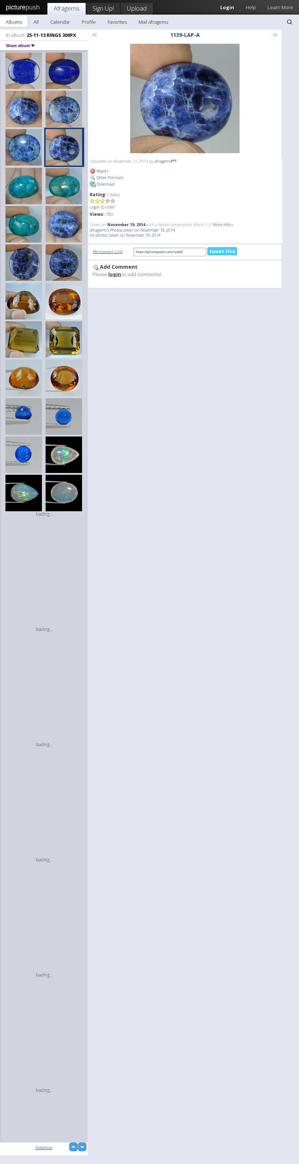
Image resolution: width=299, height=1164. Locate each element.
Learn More (280, 7)
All (36, 22)
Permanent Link (108, 251)
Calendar (60, 22)
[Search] (289, 22)
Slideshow (44, 1147)
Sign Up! (103, 8)
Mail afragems (153, 22)
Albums (14, 22)
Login (95, 207)
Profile (89, 22)
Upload (137, 8)
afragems (162, 161)
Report (102, 171)
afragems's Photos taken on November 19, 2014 (132, 230)
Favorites (117, 22)
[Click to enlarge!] (185, 98)
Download (105, 184)
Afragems (66, 8)
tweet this (222, 251)
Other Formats (109, 177)
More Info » (223, 224)
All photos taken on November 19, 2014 (125, 235)
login (114, 274)
